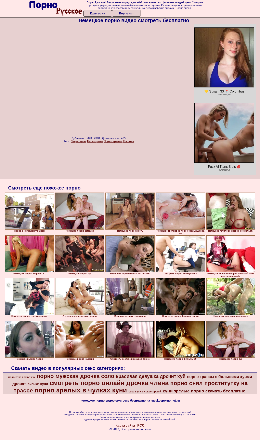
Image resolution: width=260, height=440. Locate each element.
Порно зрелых (113, 141)
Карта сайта (125, 425)
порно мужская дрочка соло (75, 376)
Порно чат (126, 13)
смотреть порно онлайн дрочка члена (109, 382)
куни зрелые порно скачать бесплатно (204, 391)
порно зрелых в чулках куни (81, 390)
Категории (97, 13)
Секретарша (78, 141)
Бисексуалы (95, 141)
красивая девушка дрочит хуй (150, 376)
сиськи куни (38, 384)
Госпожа (128, 141)
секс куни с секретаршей (145, 391)
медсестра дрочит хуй (21, 377)
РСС (140, 425)
